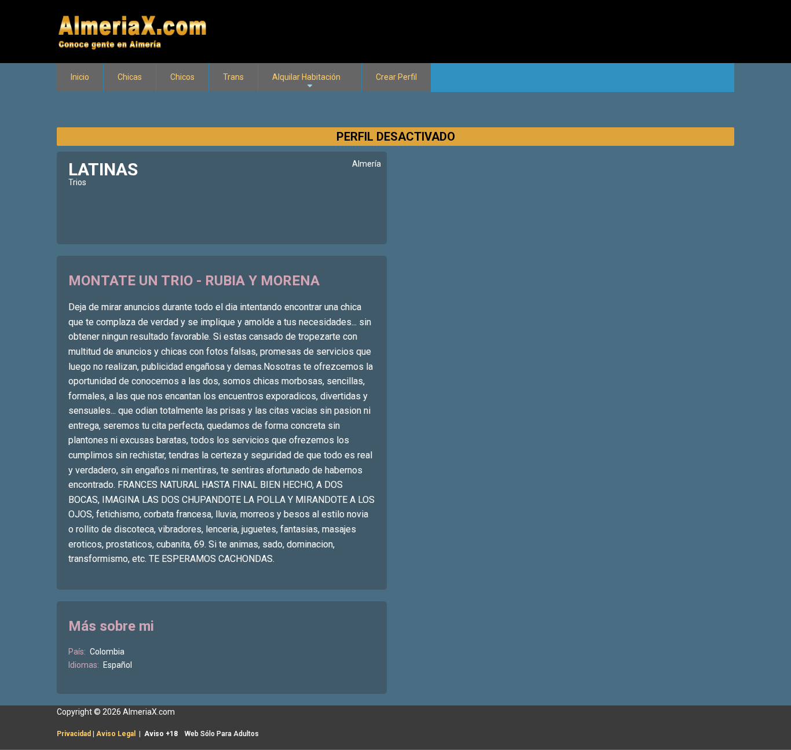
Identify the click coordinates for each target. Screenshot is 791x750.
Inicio (80, 77)
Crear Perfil (396, 77)
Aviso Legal (116, 734)
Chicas (130, 77)
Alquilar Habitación (306, 82)
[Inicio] (133, 30)
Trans (233, 77)
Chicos (182, 77)
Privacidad (74, 734)
